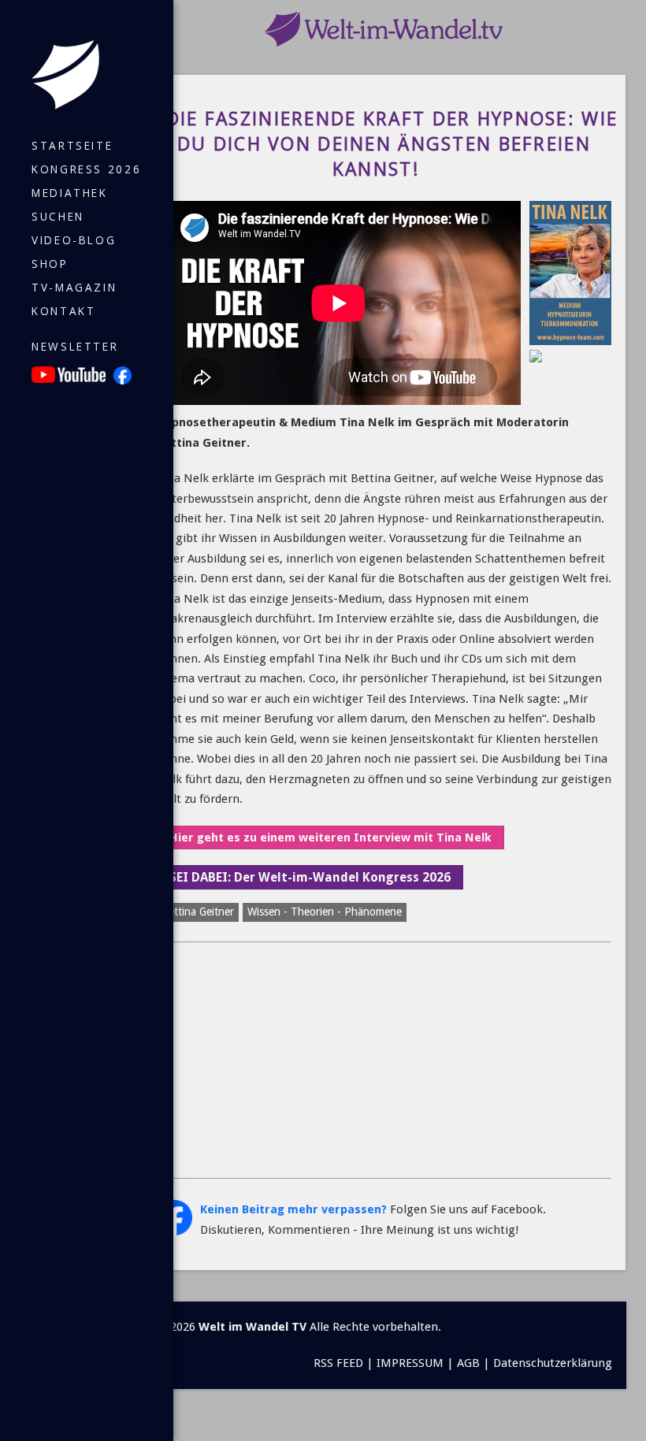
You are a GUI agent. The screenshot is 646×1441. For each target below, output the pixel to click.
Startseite (72, 146)
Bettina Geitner (198, 911)
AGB (468, 1363)
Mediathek (70, 193)
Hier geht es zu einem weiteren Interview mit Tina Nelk (330, 837)
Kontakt (63, 311)
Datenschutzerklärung (552, 1363)
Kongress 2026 (86, 169)
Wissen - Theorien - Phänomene (324, 911)
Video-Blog (74, 240)
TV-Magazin (74, 287)
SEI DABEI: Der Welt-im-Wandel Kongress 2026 (310, 877)
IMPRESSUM (410, 1363)
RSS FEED (338, 1363)
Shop (50, 264)
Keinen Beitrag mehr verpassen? (293, 1209)
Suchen (58, 217)
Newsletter (75, 347)
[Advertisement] (384, 1060)
